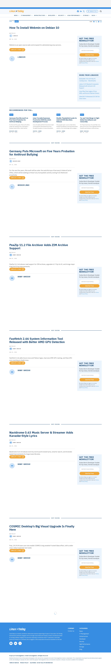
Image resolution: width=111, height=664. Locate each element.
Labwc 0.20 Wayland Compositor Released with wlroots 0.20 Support (89, 86)
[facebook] (78, 11)
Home (10, 21)
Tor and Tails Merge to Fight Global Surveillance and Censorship (89, 120)
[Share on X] (96, 21)
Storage (86, 15)
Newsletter (93, 11)
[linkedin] (81, 11)
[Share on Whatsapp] (101, 21)
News (16, 15)
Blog (93, 15)
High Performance (73, 15)
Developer (51, 15)
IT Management (26, 15)
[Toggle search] (101, 11)
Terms (97, 61)
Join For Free (89, 55)
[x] (84, 11)
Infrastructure (39, 15)
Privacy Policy (84, 62)
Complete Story (16, 49)
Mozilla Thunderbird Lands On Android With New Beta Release (66, 120)
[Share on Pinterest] (98, 21)
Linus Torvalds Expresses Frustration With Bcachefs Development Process (42, 120)
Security (61, 15)
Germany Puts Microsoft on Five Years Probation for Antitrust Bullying (18, 120)
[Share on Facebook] (94, 21)
